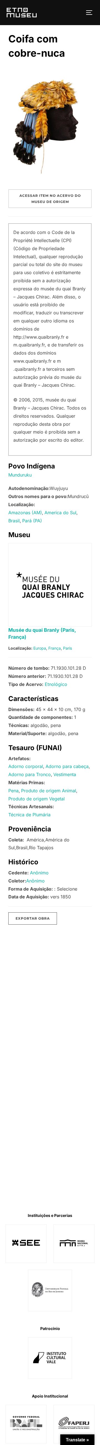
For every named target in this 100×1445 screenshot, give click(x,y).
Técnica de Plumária (29, 814)
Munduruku (20, 475)
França (54, 648)
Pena (13, 790)
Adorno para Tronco (29, 774)
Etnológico (56, 684)
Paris (67, 648)
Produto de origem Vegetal (36, 799)
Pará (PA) (32, 520)
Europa (39, 648)
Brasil (14, 520)
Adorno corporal (25, 766)
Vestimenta (64, 774)
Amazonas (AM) (25, 512)
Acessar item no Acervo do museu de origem (50, 198)
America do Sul (60, 512)
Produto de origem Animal (48, 790)
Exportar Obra (33, 918)
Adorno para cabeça (67, 766)
